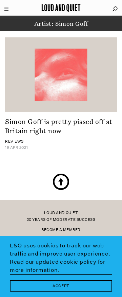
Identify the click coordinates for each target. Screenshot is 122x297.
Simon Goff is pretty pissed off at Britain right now (59, 126)
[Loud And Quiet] (61, 8)
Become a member (61, 229)
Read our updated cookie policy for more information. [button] (57, 266)
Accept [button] (61, 286)
